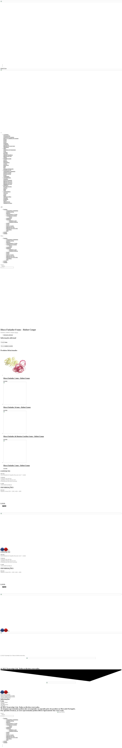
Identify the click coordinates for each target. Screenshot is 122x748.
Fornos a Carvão (10, 226)
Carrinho (3, 508)
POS (7, 231)
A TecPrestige (4, 510)
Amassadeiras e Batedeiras (12, 210)
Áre (3, 506)
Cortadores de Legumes (11, 215)
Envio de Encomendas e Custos (8, 496)
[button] (61, 236)
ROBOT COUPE (9, 346)
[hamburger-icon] (1, 132)
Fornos (7, 224)
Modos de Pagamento (5, 493)
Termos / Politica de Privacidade (8, 498)
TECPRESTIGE (4, 704)
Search (2, 264)
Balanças (8, 213)
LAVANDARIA (7, 177)
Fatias (6, 342)
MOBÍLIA (5, 185)
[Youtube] (3, 66)
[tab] (62, 335)
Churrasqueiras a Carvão (11, 214)
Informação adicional (8, 335)
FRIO (4, 148)
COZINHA (6, 134)
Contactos (3, 705)
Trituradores (9, 229)
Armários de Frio (10, 212)
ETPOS (5, 232)
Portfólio (5, 233)
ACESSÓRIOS (6, 191)
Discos (10, 217)
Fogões (7, 223)
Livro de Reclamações (6, 500)
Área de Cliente (4, 702)
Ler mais (5, 381)
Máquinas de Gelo (10, 227)
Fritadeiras (8, 219)
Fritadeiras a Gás (13, 220)
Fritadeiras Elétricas (13, 222)
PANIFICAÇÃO (7, 170)
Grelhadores (9, 218)
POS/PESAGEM (7, 158)
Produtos (5, 209)
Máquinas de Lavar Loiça (12, 228)
